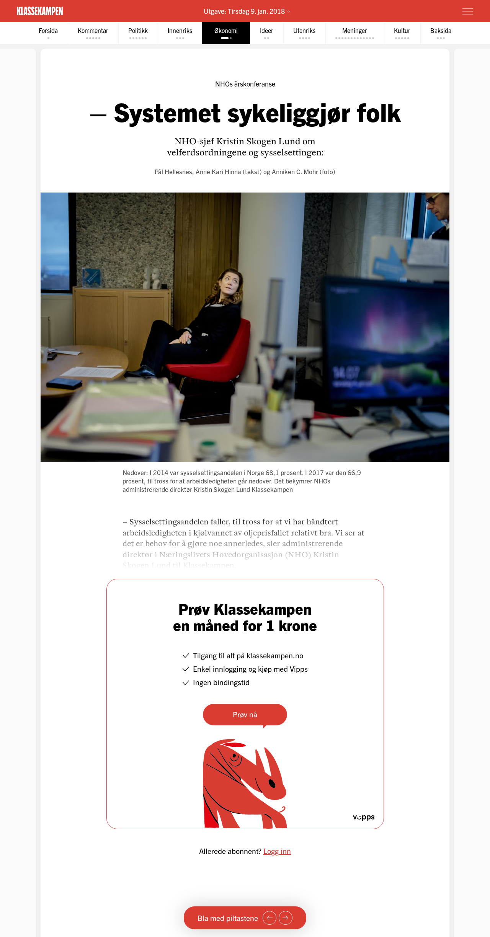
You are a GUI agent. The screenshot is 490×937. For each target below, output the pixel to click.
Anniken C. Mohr (295, 171)
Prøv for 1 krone (422, 11)
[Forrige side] (269, 918)
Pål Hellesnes (173, 171)
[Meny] (467, 11)
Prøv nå (245, 714)
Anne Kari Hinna (218, 171)
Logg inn (277, 850)
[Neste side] (285, 918)
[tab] (48, 33)
